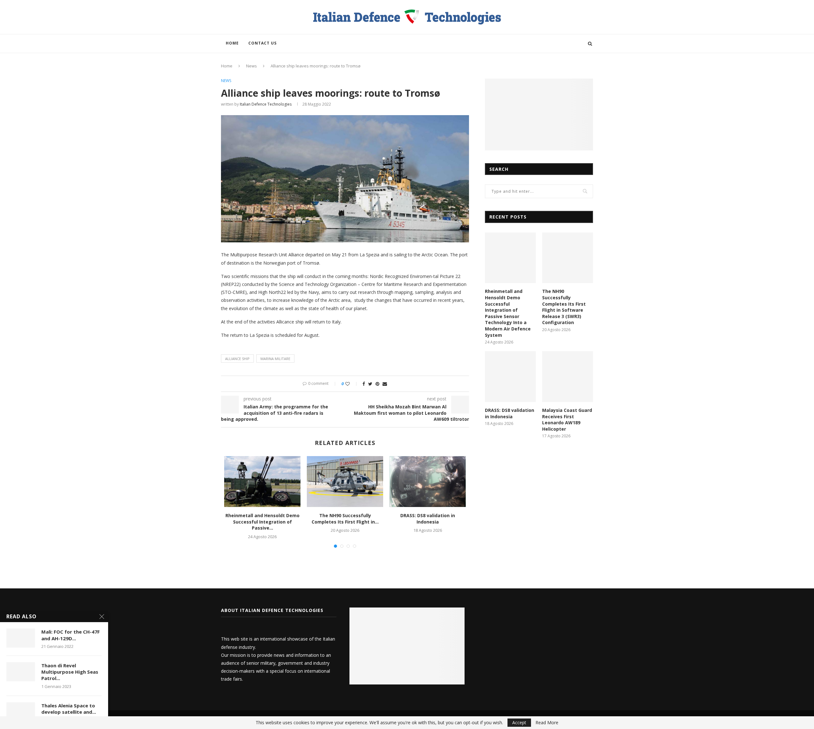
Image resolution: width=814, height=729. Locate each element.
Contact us (262, 43)
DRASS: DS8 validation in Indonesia (427, 518)
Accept (519, 722)
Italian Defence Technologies (266, 104)
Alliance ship (237, 358)
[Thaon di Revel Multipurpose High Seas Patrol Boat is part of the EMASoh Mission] (20, 671)
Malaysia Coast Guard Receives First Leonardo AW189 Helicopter (567, 419)
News (251, 66)
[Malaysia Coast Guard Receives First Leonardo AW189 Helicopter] (567, 376)
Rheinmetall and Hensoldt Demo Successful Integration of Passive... (262, 521)
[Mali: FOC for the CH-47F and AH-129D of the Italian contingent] (20, 638)
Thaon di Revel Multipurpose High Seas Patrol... (69, 672)
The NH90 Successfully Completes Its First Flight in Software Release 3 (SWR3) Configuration (564, 306)
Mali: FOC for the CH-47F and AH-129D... (70, 634)
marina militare (275, 358)
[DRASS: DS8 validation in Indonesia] (428, 481)
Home (232, 43)
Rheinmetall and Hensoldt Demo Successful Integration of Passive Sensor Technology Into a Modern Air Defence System (508, 313)
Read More (546, 722)
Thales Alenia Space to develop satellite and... (68, 708)
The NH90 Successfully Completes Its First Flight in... (345, 518)
